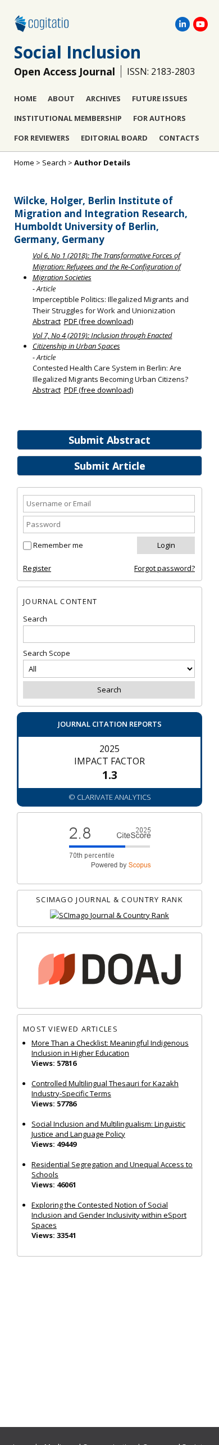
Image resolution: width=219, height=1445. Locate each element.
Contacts (179, 138)
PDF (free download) (98, 321)
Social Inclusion (77, 52)
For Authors (159, 118)
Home (25, 98)
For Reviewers (42, 138)
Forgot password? (164, 568)
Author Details (102, 162)
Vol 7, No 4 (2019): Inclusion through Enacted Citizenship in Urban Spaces (102, 341)
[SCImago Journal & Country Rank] (109, 915)
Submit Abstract (109, 440)
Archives (103, 98)
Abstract (47, 321)
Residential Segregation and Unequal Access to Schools (112, 1169)
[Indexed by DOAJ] (109, 970)
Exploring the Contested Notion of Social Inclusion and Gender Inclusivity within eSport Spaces (108, 1215)
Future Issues (160, 98)
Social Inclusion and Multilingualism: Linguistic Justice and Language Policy (108, 1129)
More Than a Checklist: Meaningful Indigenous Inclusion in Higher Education (110, 1048)
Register (37, 568)
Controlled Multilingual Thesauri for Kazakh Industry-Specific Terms (105, 1088)
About (61, 98)
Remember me (58, 545)
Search (54, 162)
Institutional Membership (68, 118)
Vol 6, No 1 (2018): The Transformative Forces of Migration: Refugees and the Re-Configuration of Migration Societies (107, 266)
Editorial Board (114, 138)
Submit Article (109, 465)
